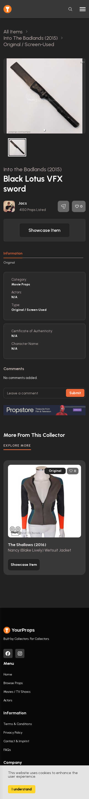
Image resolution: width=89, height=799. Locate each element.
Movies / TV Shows (16, 692)
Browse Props (13, 683)
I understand (22, 789)
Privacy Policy (12, 733)
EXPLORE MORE (17, 446)
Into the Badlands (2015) (32, 169)
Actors (7, 700)
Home (7, 674)
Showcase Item (44, 230)
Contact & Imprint (16, 741)
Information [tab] (12, 253)
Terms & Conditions (17, 724)
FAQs (7, 750)
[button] (44, 130)
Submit (75, 393)
